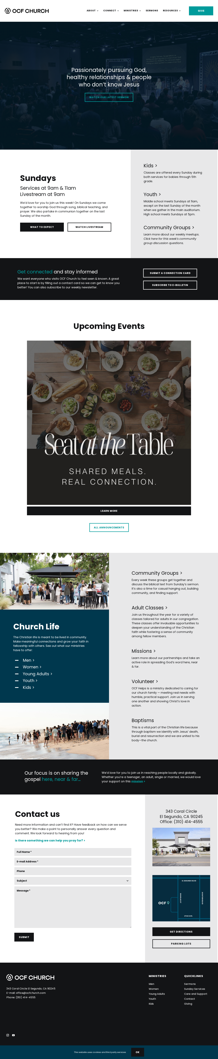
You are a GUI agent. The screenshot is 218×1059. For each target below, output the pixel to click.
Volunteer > (145, 681)
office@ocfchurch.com (31, 993)
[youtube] (13, 1035)
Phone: (11, 997)
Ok (138, 1052)
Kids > (150, 165)
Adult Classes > (150, 607)
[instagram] (7, 1035)
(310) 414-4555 (25, 997)
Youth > (152, 194)
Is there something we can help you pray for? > (50, 840)
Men (27, 660)
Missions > (144, 651)
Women (30, 667)
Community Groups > (169, 227)
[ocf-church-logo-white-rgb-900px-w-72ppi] (30, 975)
